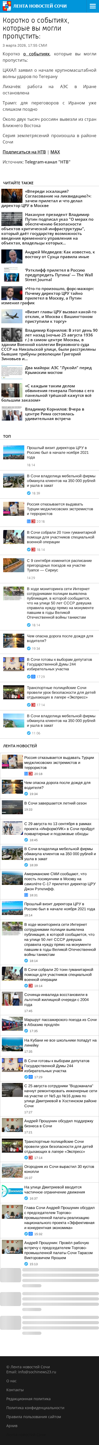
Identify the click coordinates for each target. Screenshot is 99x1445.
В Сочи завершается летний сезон (55, 803)
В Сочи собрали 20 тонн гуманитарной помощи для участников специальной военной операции (61, 537)
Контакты (15, 1389)
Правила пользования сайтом (33, 1416)
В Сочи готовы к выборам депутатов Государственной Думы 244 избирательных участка (59, 664)
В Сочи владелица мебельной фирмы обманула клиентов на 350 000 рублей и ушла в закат (61, 481)
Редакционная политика (28, 1398)
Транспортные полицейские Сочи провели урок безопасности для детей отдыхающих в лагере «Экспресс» (61, 692)
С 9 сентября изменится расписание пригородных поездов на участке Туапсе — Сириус (59, 565)
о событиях (36, 54)
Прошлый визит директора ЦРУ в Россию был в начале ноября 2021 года (58, 452)
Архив (11, 1425)
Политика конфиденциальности (35, 1407)
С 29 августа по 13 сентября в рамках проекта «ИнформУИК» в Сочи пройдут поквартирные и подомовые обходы (59, 829)
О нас (11, 1380)
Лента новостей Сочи (26, 1434)
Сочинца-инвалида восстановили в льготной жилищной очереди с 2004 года (56, 1000)
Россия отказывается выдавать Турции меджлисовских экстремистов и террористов (60, 509)
